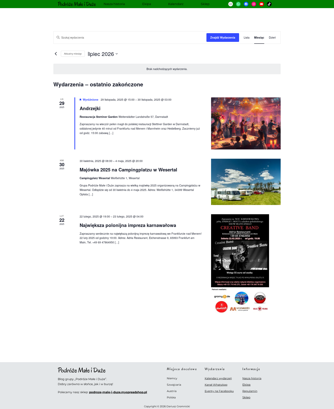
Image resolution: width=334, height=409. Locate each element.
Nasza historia (251, 378)
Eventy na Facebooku (219, 391)
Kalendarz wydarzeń (218, 378)
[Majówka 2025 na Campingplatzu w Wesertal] (246, 182)
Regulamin (249, 391)
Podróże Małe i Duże (77, 4)
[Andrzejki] (246, 123)
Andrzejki (90, 108)
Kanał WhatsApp (216, 384)
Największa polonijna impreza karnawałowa (128, 225)
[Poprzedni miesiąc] (55, 53)
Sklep (246, 397)
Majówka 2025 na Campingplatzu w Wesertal (128, 169)
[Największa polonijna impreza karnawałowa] (246, 264)
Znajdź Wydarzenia (222, 37)
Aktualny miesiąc (73, 53)
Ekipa (246, 384)
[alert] (167, 69)
